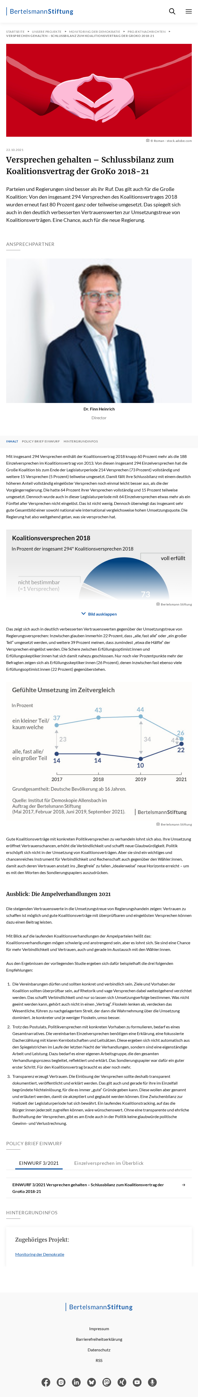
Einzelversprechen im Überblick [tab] (109, 1163)
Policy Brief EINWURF (41, 441)
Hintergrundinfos (81, 441)
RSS (99, 1360)
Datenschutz (99, 1349)
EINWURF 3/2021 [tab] (39, 1163)
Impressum (99, 1328)
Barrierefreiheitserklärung (99, 1339)
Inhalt (12, 441)
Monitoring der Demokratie (39, 1254)
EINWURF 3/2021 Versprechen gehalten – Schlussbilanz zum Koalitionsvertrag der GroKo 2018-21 (88, 1188)
